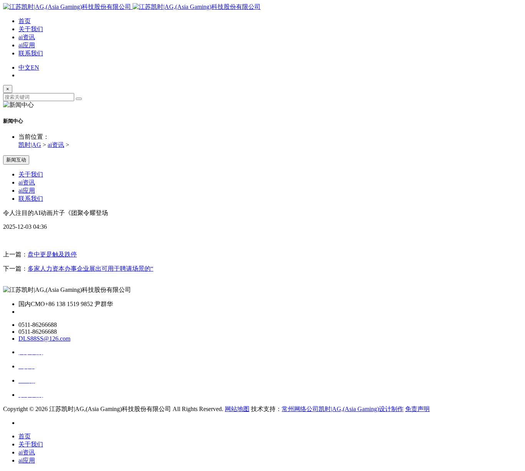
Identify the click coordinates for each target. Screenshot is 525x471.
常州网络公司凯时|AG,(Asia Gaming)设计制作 (343, 409)
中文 (24, 67)
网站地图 (237, 409)
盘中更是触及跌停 (52, 254)
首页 (24, 21)
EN (35, 67)
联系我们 (30, 53)
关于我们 (30, 29)
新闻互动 (16, 160)
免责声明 (417, 409)
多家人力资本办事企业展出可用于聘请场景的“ (90, 268)
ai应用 (26, 45)
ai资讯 (26, 37)
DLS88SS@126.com (44, 338)
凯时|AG (29, 144)
